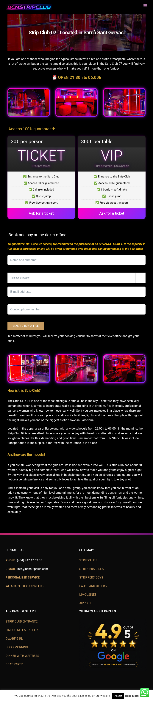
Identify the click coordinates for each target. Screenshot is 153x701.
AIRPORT (85, 603)
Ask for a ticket (41, 213)
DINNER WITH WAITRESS (22, 656)
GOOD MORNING (17, 647)
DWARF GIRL (14, 638)
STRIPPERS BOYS (91, 577)
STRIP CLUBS (88, 560)
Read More (132, 695)
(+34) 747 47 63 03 (29, 560)
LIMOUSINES (87, 594)
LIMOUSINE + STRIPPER (22, 630)
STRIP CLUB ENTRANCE (22, 621)
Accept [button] (118, 695)
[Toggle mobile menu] (145, 6)
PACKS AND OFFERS (93, 586)
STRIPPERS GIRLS (91, 569)
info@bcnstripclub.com (32, 569)
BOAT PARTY (14, 664)
